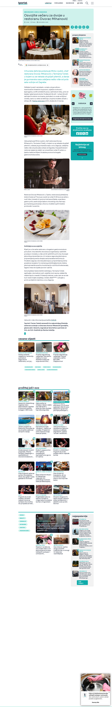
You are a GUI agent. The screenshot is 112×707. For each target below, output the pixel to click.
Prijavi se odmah (82, 154)
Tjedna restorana (38, 101)
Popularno (58, 3)
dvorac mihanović (52, 369)
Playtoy (80, 0)
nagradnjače (29, 367)
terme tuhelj (46, 367)
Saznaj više (95, 702)
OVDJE (53, 320)
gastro (22, 527)
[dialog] (95, 689)
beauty (22, 518)
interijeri (23, 524)
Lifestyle (48, 3)
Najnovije (70, 3)
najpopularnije (79, 516)
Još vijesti (80, 582)
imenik (74, 0)
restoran (38, 367)
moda (22, 515)
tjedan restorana (30, 369)
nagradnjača (57, 367)
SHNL (81, 3)
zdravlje (23, 521)
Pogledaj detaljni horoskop (82, 119)
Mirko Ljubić (41, 369)
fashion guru (24, 530)
